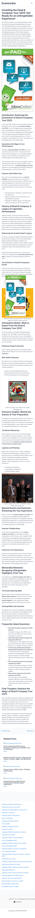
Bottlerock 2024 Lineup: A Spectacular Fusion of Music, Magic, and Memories (17, 758)
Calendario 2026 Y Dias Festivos (11, 815)
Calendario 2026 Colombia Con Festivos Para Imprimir (17, 861)
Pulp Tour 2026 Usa (7, 818)
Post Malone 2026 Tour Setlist (10, 886)
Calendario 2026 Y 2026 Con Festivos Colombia (15, 867)
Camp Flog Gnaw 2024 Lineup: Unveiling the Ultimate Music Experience (14, 782)
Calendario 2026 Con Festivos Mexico (12, 837)
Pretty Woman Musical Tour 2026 (11, 864)
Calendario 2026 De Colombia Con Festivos (14, 832)
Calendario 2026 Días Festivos (10, 821)
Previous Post (5, 731)
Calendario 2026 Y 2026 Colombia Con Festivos (15, 872)
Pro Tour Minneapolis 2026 (9, 846)
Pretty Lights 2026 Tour (8, 870)
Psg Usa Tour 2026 (7, 829)
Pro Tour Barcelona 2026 (8, 851)
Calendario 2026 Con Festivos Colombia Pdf (14, 849)
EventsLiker (9, 3)
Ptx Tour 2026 (6, 824)
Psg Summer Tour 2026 (8, 835)
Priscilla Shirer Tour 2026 (8, 859)
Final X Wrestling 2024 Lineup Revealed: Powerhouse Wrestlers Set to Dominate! (17, 747)
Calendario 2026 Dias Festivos (10, 826)
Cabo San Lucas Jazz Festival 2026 (11, 878)
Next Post (30, 731)
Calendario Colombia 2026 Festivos (12, 804)
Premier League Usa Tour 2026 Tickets (12, 875)
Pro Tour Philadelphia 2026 (9, 840)
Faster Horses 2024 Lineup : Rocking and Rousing (17, 770)
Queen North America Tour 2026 (11, 807)
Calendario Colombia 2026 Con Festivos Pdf (14, 810)
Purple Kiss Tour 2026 (8, 812)
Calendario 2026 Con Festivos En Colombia (14, 843)
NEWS (5, 751)
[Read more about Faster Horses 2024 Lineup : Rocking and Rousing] (12, 766)
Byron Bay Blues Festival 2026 (10, 884)
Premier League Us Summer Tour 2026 (12, 881)
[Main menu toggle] (31, 3)
